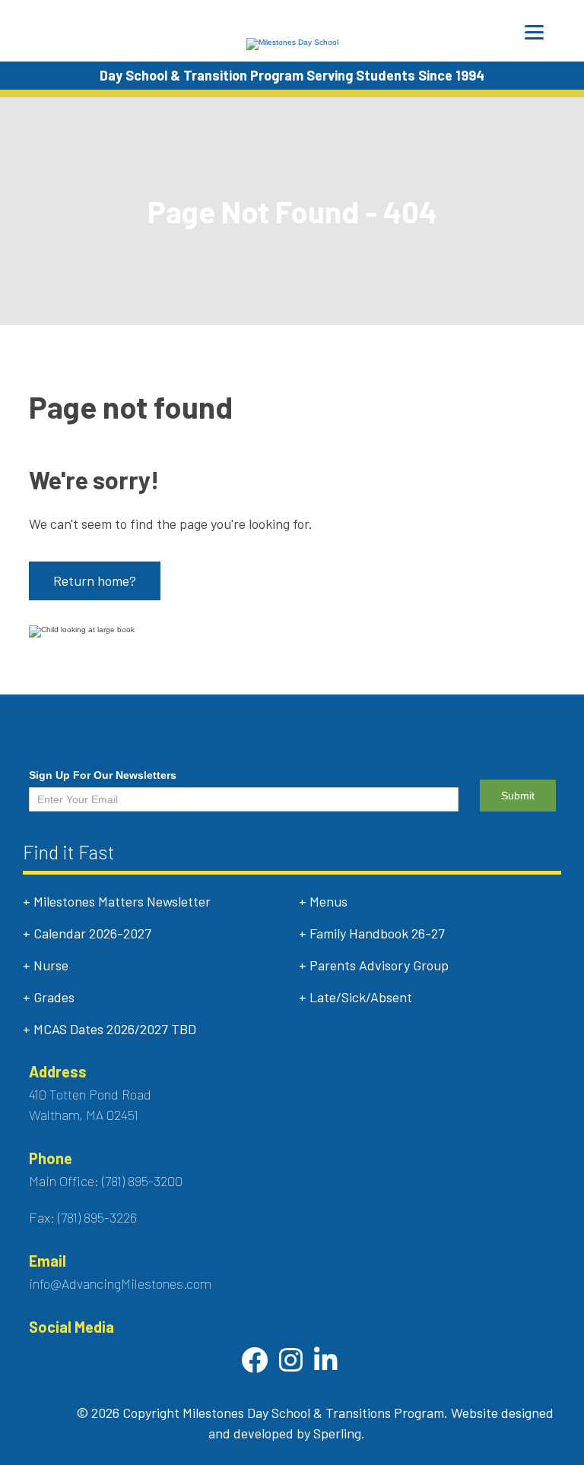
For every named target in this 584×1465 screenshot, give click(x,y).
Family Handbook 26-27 (377, 933)
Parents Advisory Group (379, 965)
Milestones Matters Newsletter (122, 901)
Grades (54, 997)
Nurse (50, 965)
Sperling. (339, 1433)
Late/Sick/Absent (360, 997)
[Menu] (534, 32)
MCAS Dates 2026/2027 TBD (114, 1028)
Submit (518, 795)
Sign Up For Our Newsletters (102, 775)
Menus (328, 901)
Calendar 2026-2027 (92, 933)
